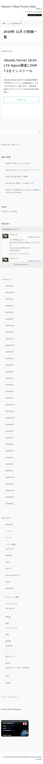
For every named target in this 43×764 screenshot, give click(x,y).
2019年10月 (10, 418)
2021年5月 (9, 332)
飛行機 (8, 641)
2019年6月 (9, 444)
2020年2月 (9, 391)
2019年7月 (9, 438)
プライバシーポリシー (9, 697)
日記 (7, 676)
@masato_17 (15, 229)
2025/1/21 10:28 (34, 261)
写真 (7, 623)
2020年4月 (9, 378)
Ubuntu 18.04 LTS (12, 575)
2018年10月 (10, 491)
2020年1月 (9, 398)
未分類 (8, 683)
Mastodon (9, 524)
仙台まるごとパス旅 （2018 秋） (17, 668)
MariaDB (8, 555)
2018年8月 (9, 504)
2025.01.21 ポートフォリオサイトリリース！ (22, 170)
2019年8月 (9, 431)
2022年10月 (10, 325)
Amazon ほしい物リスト (10, 145)
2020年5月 (9, 372)
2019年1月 (9, 471)
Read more (21, 100)
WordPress (9, 588)
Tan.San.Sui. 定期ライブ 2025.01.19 (19, 183)
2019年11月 (9, 411)
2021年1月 (9, 339)
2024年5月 (9, 299)
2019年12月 (10, 405)
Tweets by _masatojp (9, 211)
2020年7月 (9, 358)
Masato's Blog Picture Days (18, 6)
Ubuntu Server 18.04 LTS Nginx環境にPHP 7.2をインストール (20, 65)
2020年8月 (9, 352)
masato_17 (14, 234)
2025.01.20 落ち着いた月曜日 (16, 177)
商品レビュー (10, 656)
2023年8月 (9, 319)
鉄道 (7, 635)
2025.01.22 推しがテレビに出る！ (18, 163)
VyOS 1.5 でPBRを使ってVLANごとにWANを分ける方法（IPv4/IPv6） (23, 191)
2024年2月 (9, 312)
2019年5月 (9, 451)
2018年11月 (9, 484)
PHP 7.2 (8, 569)
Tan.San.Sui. (10, 608)
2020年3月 (9, 385)
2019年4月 (9, 457)
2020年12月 (10, 345)
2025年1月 (9, 286)
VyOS (7, 582)
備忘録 (8, 617)
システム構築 (10, 544)
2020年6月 (9, 365)
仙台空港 (8, 646)
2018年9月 (9, 497)
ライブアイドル (11, 604)
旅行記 (8, 663)
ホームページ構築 (12, 597)
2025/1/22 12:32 (34, 237)
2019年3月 (9, 464)
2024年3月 (9, 306)
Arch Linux (9, 549)
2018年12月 (10, 477)
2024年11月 (9, 292)
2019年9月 (9, 424)
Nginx (7, 562)
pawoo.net (25, 264)
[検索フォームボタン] (40, 132)
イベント (8, 531)
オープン (8, 538)
